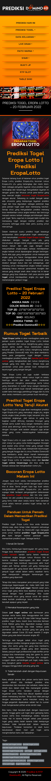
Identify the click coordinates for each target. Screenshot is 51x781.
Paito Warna (24, 51)
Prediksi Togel (25, 30)
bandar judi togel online (12, 744)
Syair (25, 58)
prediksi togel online (35, 761)
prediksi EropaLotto (10, 754)
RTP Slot (25, 72)
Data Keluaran (25, 37)
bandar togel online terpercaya (15, 748)
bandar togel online (31, 744)
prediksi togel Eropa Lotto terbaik (16, 757)
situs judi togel (8, 764)
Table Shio (25, 79)
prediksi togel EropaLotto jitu (14, 761)
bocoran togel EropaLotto (13, 751)
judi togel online (40, 751)
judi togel (28, 751)
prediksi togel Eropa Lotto (30, 754)
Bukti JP (25, 65)
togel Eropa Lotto (23, 764)
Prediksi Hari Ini (25, 22)
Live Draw (25, 44)
